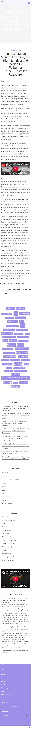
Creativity (13, 341)
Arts (22, 325)
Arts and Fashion (15, 50)
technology (7, 383)
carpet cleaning (18, 333)
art (16, 313)
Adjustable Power (7, 313)
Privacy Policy (7, 503)
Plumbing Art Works (19, 367)
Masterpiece (5, 359)
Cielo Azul (18, 594)
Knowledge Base (7, 496)
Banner (4, 490)
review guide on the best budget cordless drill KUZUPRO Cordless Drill (15, 378)
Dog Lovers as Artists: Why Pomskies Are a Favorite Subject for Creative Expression (15, 423)
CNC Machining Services (8, 337)
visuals (16, 382)
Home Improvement (22, 349)
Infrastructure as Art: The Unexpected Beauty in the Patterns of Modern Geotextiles (15, 408)
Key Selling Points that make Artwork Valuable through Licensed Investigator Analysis (15, 446)
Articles (4, 486)
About (4, 483)
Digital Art (11, 345)
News (4, 500)
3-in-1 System (10, 308)
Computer (5, 530)
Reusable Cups (15, 374)
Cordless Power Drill (23, 337)
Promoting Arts (8, 371)
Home (6, 34)
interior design (22, 353)
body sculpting (7, 333)
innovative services (8, 352)
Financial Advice (7, 540)
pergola (26, 364)
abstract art (20, 308)
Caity (4, 493)
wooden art (24, 383)
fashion (20, 345)
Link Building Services (9, 356)
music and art (25, 359)
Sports (4, 550)
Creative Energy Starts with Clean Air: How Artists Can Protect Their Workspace (15, 438)
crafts (5, 341)
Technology (6, 553)
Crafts (4, 533)
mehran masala (15, 359)
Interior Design (7, 543)
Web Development (8, 560)
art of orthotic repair (12, 326)
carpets (27, 333)
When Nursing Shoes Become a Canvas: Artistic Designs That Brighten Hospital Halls (16, 416)
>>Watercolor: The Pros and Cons (19, 289)
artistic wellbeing (13, 321)
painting (18, 364)
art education (24, 313)
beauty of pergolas (22, 330)
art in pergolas (9, 318)
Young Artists (15, 386)
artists (21, 321)
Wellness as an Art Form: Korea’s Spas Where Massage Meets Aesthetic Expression (15, 431)
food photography (7, 349)
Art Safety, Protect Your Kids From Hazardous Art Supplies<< (12, 284)
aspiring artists (9, 330)
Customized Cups (23, 340)
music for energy (7, 364)
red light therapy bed (21, 371)
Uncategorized (7, 557)
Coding (4, 527)
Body (4, 523)
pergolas (8, 367)
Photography (6, 547)
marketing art (23, 356)
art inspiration (21, 318)
